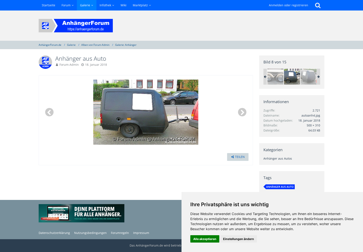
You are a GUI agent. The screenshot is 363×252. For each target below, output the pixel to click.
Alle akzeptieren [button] (204, 239)
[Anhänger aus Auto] (292, 77)
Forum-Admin (69, 65)
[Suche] (317, 5)
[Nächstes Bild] (242, 112)
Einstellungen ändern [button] (238, 239)
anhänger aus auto (279, 187)
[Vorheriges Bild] (49, 112)
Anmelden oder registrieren (288, 5)
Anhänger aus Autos (277, 158)
